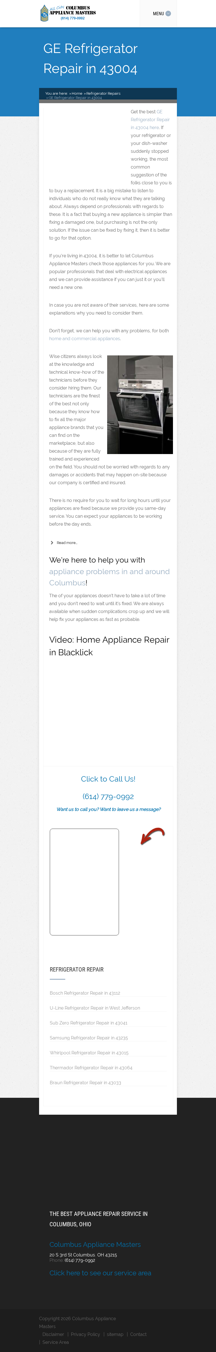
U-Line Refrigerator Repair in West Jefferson (95, 1007)
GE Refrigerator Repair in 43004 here (150, 119)
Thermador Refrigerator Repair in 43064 (91, 1067)
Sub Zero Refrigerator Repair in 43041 (88, 1022)
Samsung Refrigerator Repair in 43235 (89, 1037)
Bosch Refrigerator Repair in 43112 (85, 992)
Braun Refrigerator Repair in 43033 (85, 1082)
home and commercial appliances (84, 338)
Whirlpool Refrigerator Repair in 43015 (89, 1052)
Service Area (55, 1342)
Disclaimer (53, 1334)
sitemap (115, 1334)
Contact (138, 1334)
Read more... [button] (67, 543)
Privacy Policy (85, 1334)
